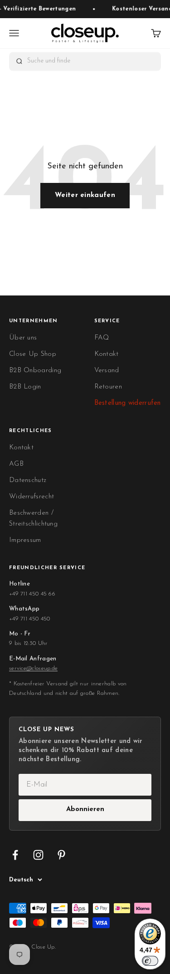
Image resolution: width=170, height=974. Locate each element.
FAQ (101, 338)
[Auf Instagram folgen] (38, 855)
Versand (106, 370)
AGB (16, 464)
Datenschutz (27, 480)
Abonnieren (85, 809)
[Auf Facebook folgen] (15, 855)
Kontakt (106, 354)
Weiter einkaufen (85, 195)
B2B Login (25, 387)
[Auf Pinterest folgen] (61, 855)
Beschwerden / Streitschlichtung (33, 518)
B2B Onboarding (35, 370)
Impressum (25, 540)
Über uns (23, 338)
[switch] (150, 961)
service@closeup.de (33, 668)
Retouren (108, 387)
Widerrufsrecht (31, 496)
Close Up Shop (32, 354)
